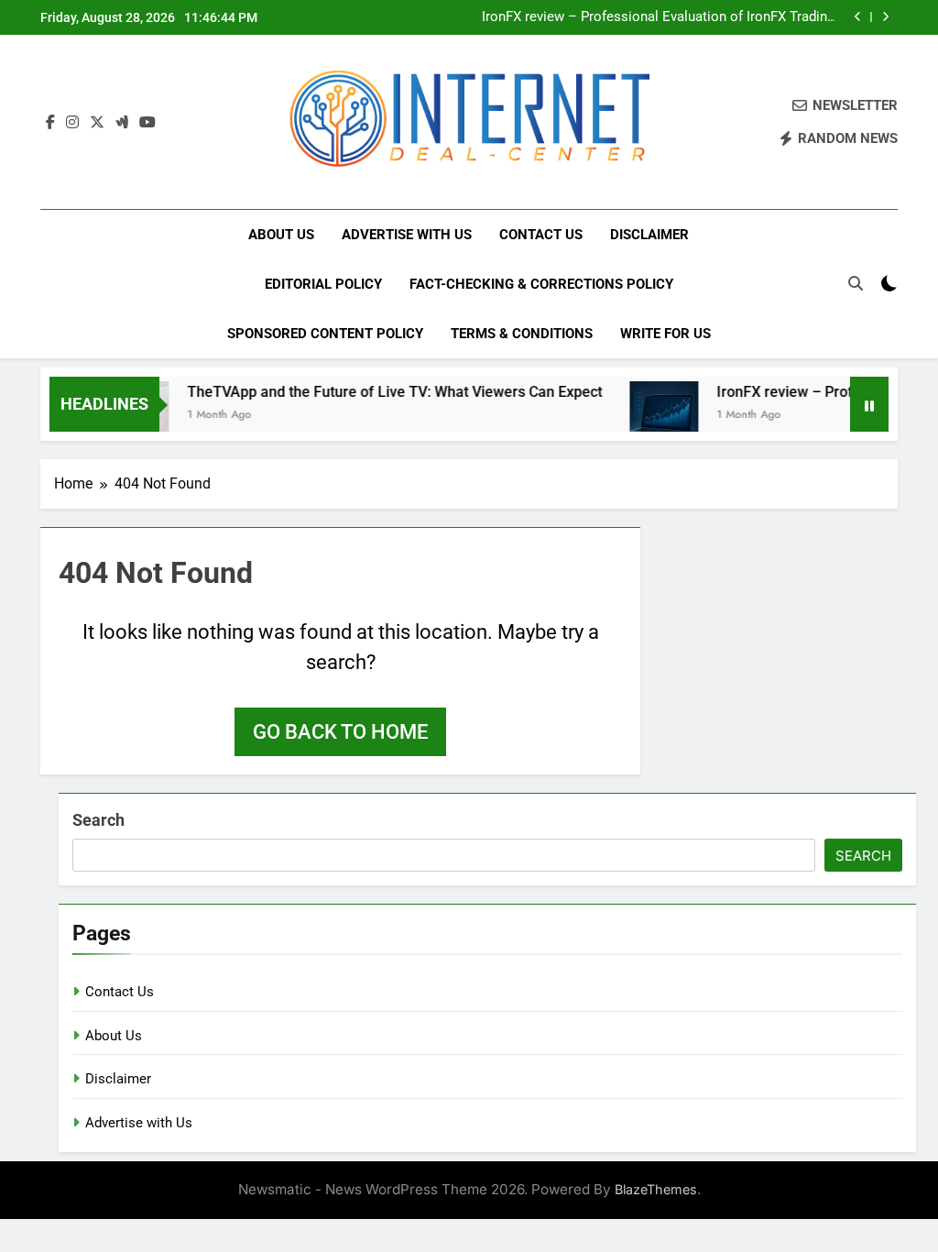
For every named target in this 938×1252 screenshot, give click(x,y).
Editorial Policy (323, 284)
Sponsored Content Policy (325, 333)
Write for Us (665, 333)
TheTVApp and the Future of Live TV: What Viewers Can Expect (378, 392)
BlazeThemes (656, 1189)
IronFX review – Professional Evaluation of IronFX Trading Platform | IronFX (658, 17)
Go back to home (340, 731)
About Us (281, 234)
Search (98, 819)
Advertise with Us (407, 234)
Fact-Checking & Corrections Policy (541, 284)
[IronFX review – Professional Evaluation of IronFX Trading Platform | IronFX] (648, 415)
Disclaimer (649, 234)
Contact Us (541, 234)
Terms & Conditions (522, 333)
